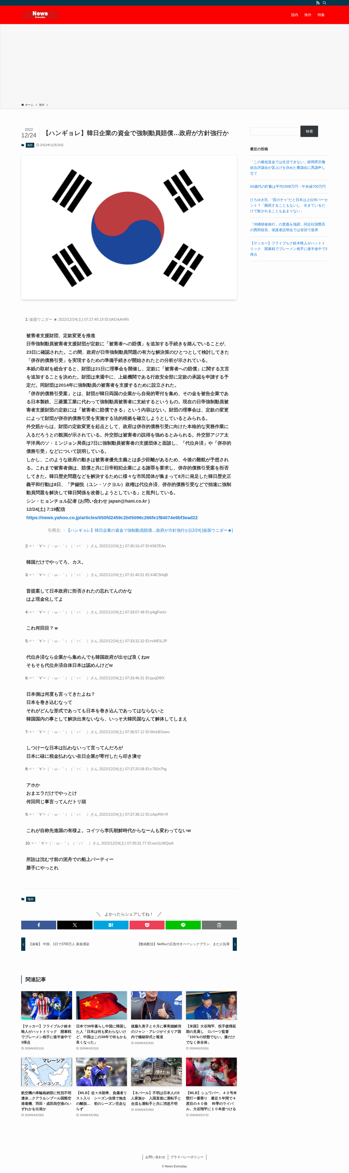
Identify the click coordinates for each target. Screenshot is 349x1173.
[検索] (324, 3)
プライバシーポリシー (187, 1157)
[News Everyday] (40, 15)
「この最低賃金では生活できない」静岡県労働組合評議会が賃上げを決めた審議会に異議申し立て (287, 167)
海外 (30, 145)
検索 (309, 131)
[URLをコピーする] (219, 925)
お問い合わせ (155, 1157)
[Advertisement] (174, 64)
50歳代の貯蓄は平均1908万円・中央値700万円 (288, 186)
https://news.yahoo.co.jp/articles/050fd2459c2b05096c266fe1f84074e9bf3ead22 (112, 517)
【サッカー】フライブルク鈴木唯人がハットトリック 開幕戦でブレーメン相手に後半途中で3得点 (288, 249)
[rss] (318, 3)
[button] (38, 925)
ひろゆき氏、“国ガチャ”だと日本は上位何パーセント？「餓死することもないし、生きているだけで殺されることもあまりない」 (289, 205)
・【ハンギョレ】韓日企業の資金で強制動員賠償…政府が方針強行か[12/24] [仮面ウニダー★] (147, 530)
